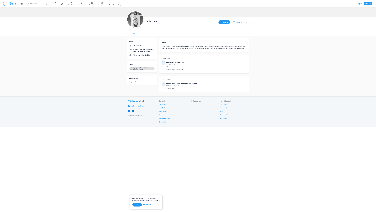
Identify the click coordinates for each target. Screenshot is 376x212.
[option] (142, 68)
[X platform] (137, 111)
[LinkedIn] (133, 111)
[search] (38, 4)
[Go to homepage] (16, 3)
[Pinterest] (144, 111)
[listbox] (142, 69)
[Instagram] (141, 111)
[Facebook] (129, 111)
